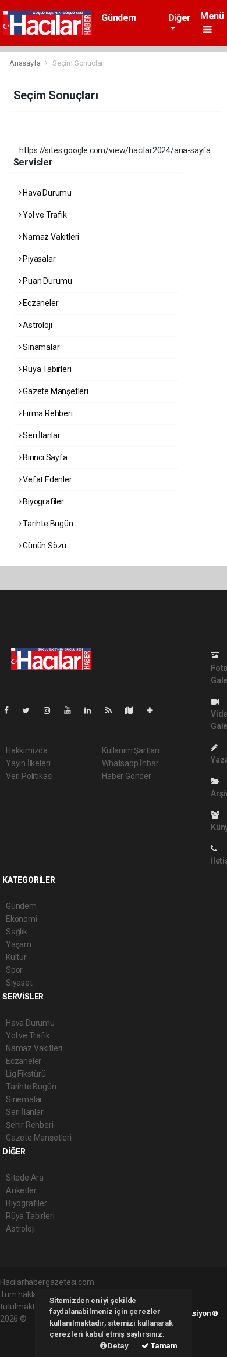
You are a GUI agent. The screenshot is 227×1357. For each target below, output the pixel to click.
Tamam (163, 1345)
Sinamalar (40, 347)
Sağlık (16, 931)
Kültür (16, 957)
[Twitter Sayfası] (30, 710)
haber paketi (22, 1331)
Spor (14, 970)
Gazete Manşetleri (54, 391)
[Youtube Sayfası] (72, 710)
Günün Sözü (43, 545)
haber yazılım (24, 1343)
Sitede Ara (25, 1177)
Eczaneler (39, 303)
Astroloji (36, 325)
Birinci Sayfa (44, 457)
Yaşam (18, 944)
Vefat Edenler (46, 479)
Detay (118, 1345)
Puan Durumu (46, 281)
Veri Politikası (29, 776)
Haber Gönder (126, 776)
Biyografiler (42, 501)
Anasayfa (25, 63)
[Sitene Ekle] (154, 710)
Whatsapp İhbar (130, 763)
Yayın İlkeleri (28, 763)
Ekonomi (21, 918)
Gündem (118, 17)
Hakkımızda (27, 750)
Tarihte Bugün (47, 523)
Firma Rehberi (46, 413)
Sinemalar (24, 1099)
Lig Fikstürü (26, 1073)
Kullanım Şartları (130, 750)
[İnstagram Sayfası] (52, 710)
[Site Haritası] (134, 710)
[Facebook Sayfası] (11, 710)
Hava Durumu (46, 192)
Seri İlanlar (41, 435)
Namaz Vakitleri (50, 236)
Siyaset (19, 982)
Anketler (21, 1190)
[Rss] (113, 710)
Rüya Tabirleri (46, 369)
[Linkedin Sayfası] (92, 710)
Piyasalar (38, 259)
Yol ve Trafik (43, 214)
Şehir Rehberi (30, 1124)
